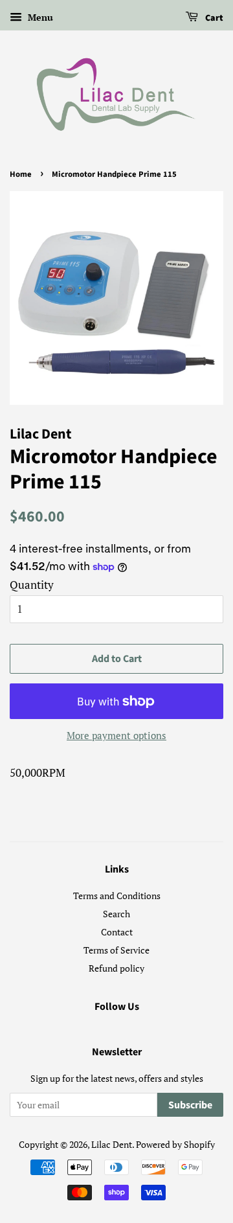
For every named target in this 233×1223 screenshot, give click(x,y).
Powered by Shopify (175, 1144)
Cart (213, 18)
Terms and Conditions (117, 895)
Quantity (32, 584)
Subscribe (190, 1105)
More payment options (116, 735)
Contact (117, 932)
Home (21, 174)
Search (116, 914)
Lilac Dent (111, 1144)
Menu (39, 17)
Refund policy (116, 968)
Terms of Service (116, 950)
